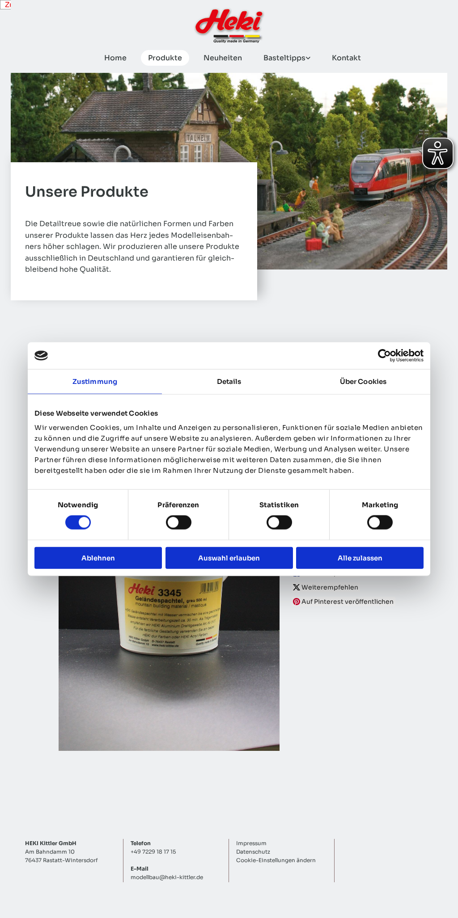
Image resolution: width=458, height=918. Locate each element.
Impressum (251, 843)
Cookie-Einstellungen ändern (276, 860)
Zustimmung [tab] (94, 381)
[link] (283, 58)
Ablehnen (98, 557)
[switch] (178, 522)
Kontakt (346, 58)
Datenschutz (253, 851)
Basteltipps (284, 58)
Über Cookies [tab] (363, 381)
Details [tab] (229, 381)
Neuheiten (223, 58)
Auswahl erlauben (229, 557)
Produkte (165, 58)
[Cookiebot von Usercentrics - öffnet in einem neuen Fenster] (384, 355)
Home (115, 58)
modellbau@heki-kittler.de (167, 877)
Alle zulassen (360, 557)
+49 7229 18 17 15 (153, 851)
